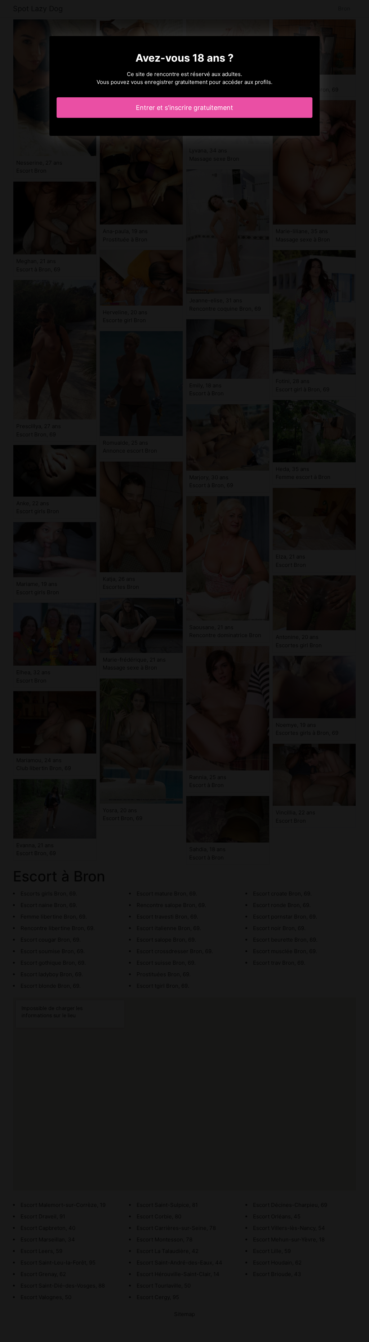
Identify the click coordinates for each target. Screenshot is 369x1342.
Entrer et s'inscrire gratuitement (184, 107)
